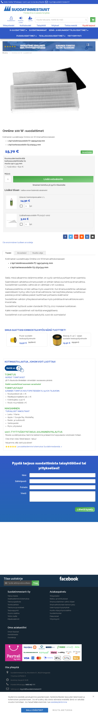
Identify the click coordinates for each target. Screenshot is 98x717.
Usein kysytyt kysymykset (59, 607)
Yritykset (55, 26)
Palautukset (54, 616)
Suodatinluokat (56, 613)
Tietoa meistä (71, 26)
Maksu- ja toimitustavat (59, 599)
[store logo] (27, 10)
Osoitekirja (12, 637)
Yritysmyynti (54, 619)
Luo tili (30, 20)
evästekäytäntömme (59, 702)
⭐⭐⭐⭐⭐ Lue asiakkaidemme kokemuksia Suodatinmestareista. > (33, 447)
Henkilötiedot (13, 634)
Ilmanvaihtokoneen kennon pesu (62, 604)
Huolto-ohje (37, 253)
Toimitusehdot (13, 604)
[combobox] (61, 19)
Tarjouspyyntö (13, 610)
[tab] (8, 253)
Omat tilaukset (13, 632)
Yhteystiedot (8, 26)
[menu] (49, 33)
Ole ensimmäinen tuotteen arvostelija (18, 242)
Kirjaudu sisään (20, 21)
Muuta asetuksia (62, 710)
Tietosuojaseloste (14, 602)
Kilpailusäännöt (13, 619)
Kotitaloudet (25, 26)
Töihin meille (12, 616)
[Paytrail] (43, 660)
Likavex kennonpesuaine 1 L (32, 197)
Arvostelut (21, 253)
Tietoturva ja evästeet (16, 607)
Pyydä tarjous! (89, 26)
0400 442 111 (27, 2)
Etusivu (5, 53)
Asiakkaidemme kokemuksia (18, 599)
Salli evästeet (34, 710)
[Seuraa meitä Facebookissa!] (68, 580)
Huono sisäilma (13, 613)
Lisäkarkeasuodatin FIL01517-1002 (34, 215)
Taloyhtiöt (41, 26)
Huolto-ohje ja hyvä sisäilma (60, 610)
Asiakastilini (11, 20)
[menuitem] (18, 30)
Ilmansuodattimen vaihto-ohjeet (62, 602)
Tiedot (8, 253)
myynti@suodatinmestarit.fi (58, 2)
